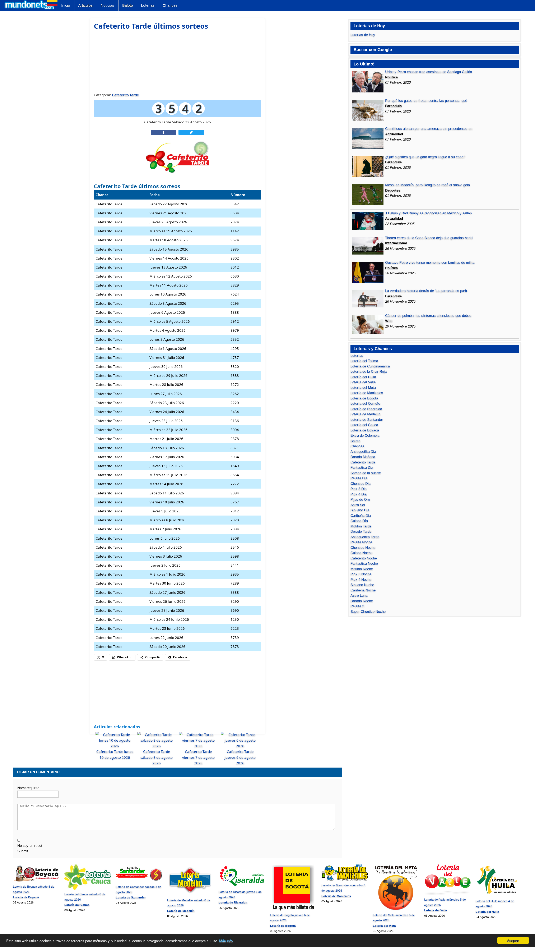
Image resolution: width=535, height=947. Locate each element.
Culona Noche (361, 553)
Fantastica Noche (364, 564)
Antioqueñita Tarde (364, 537)
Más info (226, 940)
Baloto (127, 5)
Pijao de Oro (360, 500)
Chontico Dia (360, 484)
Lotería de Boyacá (364, 430)
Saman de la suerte (365, 473)
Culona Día (359, 521)
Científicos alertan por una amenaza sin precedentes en (428, 129)
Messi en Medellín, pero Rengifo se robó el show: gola (427, 185)
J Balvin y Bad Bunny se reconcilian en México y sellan (428, 213)
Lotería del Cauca (364, 425)
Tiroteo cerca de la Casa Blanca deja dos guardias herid (429, 238)
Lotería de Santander (366, 420)
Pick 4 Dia (358, 494)
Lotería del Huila (363, 377)
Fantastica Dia (361, 468)
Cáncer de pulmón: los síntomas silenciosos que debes (428, 316)
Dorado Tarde (360, 532)
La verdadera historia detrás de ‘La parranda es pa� (426, 291)
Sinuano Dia (359, 510)
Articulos (85, 5)
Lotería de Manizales (366, 393)
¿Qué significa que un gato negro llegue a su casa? (425, 157)
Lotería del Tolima (364, 361)
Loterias (147, 5)
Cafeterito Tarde (125, 94)
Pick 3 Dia (358, 489)
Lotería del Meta (363, 388)
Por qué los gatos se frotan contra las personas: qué (426, 101)
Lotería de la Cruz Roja (368, 372)
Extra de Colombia (364, 436)
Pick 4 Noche (360, 580)
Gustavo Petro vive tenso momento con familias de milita (429, 263)
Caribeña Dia (360, 516)
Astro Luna (358, 596)
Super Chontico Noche (368, 612)
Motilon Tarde (360, 526)
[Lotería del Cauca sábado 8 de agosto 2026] (87, 889)
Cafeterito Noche (363, 558)
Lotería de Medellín (365, 414)
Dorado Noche (361, 601)
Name (28, 788)
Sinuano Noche (362, 585)
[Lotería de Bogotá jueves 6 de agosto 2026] (293, 909)
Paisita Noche (361, 542)
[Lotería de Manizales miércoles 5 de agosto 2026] (344, 880)
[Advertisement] (177, 60)
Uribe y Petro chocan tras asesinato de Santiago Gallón (428, 72)
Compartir (152, 657)
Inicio (65, 5)
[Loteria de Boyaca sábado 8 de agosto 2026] (36, 881)
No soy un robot (29, 846)
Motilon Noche (361, 569)
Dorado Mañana (362, 457)
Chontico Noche (362, 548)
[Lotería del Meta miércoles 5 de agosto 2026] (396, 909)
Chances (170, 5)
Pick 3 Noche (360, 574)
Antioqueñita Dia (363, 452)
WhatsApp (124, 657)
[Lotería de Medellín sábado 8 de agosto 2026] (190, 894)
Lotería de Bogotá (364, 398)
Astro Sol (357, 505)
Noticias (107, 5)
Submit (22, 851)
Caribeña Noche (363, 590)
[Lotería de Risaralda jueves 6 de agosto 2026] (242, 886)
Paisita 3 (357, 606)
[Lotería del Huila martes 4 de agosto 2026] (499, 895)
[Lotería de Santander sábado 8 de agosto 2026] (139, 881)
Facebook (180, 657)
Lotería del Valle (363, 382)
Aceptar (513, 940)
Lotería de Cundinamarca (370, 366)
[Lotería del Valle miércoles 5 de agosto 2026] (447, 894)
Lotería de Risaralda (366, 409)
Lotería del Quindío (365, 404)
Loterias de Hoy (362, 35)
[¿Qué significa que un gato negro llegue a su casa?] (367, 176)
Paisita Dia (358, 478)
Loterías (356, 356)
